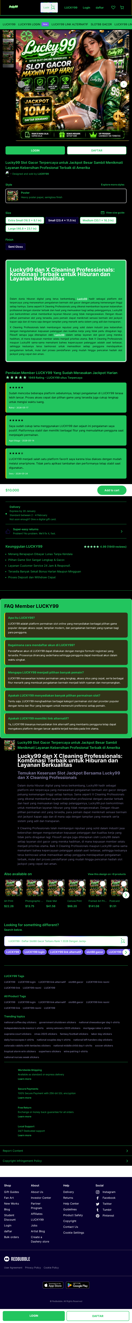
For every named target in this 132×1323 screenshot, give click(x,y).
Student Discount (10, 1217)
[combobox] (49, 7)
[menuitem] (9, 24)
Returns (68, 1197)
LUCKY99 (9, 24)
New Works (11, 1203)
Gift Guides (11, 1192)
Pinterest (108, 1215)
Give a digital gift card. (43, 519)
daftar (8, 1231)
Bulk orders (11, 1237)
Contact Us (70, 1226)
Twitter (107, 1203)
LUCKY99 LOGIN (32, 24)
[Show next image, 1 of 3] (123, 84)
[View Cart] (122, 7)
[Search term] (52, 7)
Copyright (69, 1221)
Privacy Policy (33, 1267)
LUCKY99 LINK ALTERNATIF (70, 24)
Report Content (13, 1150)
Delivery (68, 1192)
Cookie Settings (73, 1232)
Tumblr (107, 1209)
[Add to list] (18, 883)
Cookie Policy (51, 1267)
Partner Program (36, 1206)
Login (7, 1225)
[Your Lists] (113, 7)
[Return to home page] (21, 7)
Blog (7, 1209)
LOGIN (34, 1315)
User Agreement (13, 1267)
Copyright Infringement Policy (22, 1160)
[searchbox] (66, 941)
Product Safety (73, 1215)
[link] (12, 952)
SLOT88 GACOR (101, 24)
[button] (8, 33)
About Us (37, 1192)
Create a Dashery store (40, 1239)
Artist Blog (38, 1231)
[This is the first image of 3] (21, 84)
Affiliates (36, 1213)
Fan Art (9, 1197)
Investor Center (41, 1197)
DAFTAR (97, 1316)
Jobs (34, 1225)
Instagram (109, 1192)
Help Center (71, 1203)
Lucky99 (82, 298)
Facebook (109, 1197)
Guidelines (70, 1209)
